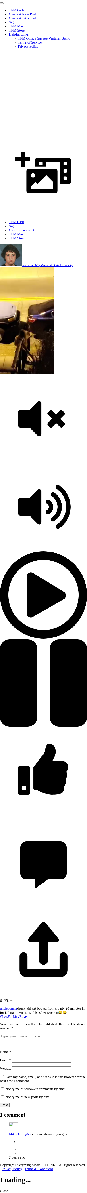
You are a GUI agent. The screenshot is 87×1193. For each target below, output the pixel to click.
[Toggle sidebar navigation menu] (2, 3)
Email (5, 1060)
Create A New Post (22, 14)
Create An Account (22, 18)
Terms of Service (30, 42)
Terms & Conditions (39, 1169)
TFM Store (17, 30)
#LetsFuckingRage (13, 1016)
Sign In (14, 22)
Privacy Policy (28, 46)
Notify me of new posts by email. (28, 1097)
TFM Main (17, 26)
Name (5, 1052)
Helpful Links (19, 34)
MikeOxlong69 (20, 1134)
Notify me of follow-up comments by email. (36, 1089)
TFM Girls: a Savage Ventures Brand (44, 38)
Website (5, 1068)
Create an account (21, 230)
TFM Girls (16, 10)
